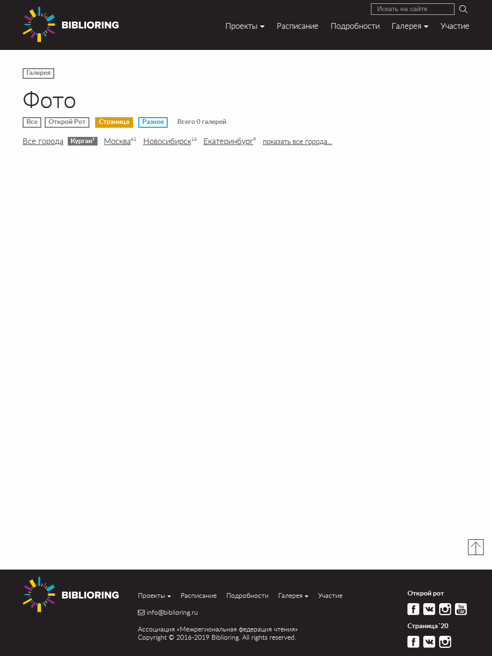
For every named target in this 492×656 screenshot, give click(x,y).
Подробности (355, 25)
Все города (43, 141)
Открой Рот (67, 122)
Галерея (406, 25)
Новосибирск (170, 141)
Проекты (241, 25)
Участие (455, 25)
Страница (114, 122)
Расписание (298, 25)
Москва (120, 141)
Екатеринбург (229, 141)
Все (31, 122)
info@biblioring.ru (172, 612)
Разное (153, 122)
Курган (83, 141)
